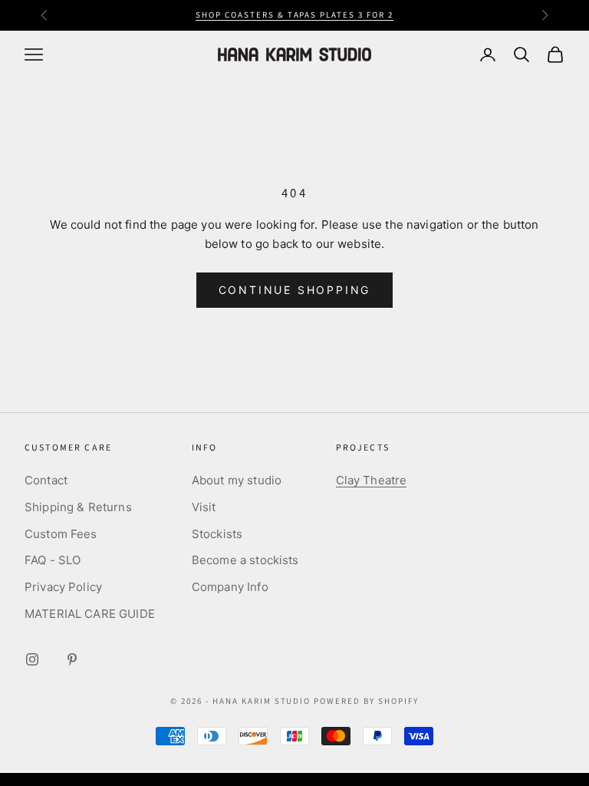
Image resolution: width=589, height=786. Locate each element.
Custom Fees (61, 534)
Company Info (230, 587)
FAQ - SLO (53, 560)
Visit (204, 507)
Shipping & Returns (78, 507)
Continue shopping (295, 289)
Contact (46, 480)
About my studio (236, 480)
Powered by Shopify (366, 701)
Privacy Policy (63, 587)
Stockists (217, 534)
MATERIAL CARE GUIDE (90, 613)
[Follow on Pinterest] (72, 659)
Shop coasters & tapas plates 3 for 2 (294, 15)
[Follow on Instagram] (32, 659)
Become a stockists (245, 560)
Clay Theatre (371, 480)
